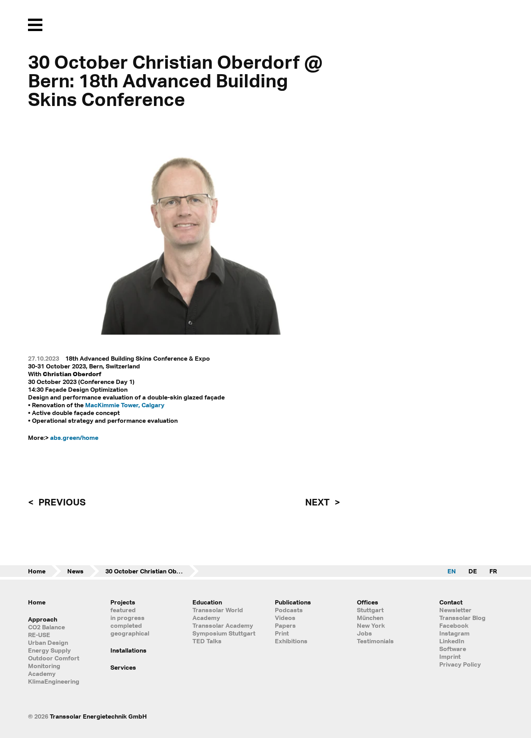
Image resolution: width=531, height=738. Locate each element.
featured (123, 610)
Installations (128, 650)
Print (282, 633)
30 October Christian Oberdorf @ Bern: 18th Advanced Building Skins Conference (152, 571)
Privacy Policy (460, 664)
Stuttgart (370, 610)
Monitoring (44, 666)
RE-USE (39, 635)
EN (451, 571)
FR (493, 571)
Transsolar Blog (462, 618)
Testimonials (375, 641)
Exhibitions (291, 641)
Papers (285, 625)
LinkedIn (451, 641)
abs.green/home (74, 437)
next (318, 502)
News (75, 571)
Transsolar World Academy (217, 614)
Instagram (454, 633)
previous (61, 502)
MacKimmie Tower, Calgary (124, 405)
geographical (129, 633)
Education (207, 602)
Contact (451, 602)
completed (126, 625)
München (370, 618)
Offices (367, 602)
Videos (285, 618)
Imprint (450, 656)
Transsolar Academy (222, 625)
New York (371, 625)
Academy (42, 673)
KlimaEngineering (53, 681)
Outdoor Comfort (53, 658)
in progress (127, 618)
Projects (122, 602)
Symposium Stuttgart (223, 633)
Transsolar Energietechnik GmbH (98, 716)
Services (123, 667)
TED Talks (207, 641)
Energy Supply (49, 650)
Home (36, 571)
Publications (293, 602)
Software (452, 649)
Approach (42, 619)
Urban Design (48, 642)
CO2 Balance (46, 627)
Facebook (453, 625)
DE (472, 571)
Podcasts (289, 610)
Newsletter (455, 610)
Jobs (364, 633)
